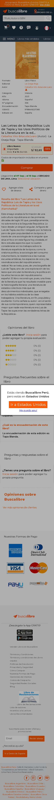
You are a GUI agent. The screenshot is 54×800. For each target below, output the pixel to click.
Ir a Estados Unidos (28, 404)
